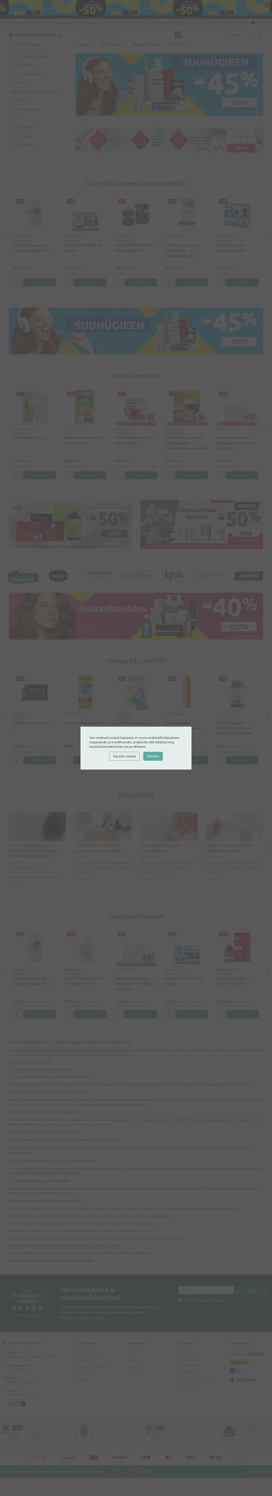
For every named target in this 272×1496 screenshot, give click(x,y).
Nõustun (153, 756)
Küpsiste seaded (124, 756)
